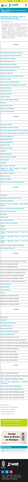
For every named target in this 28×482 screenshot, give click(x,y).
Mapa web (9, 475)
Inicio (3, 9)
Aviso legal (17, 475)
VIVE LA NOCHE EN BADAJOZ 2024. (12, 424)
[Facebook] (2, 471)
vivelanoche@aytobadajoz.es (8, 411)
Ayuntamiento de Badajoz (10, 479)
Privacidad (5, 477)
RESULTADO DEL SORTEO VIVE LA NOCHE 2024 (13, 450)
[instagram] (6, 471)
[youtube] (11, 471)
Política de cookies (16, 477)
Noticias (8, 9)
